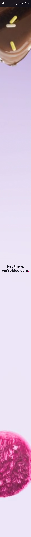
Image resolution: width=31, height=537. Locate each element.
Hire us (21, 3)
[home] (3, 3)
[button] (28, 3)
